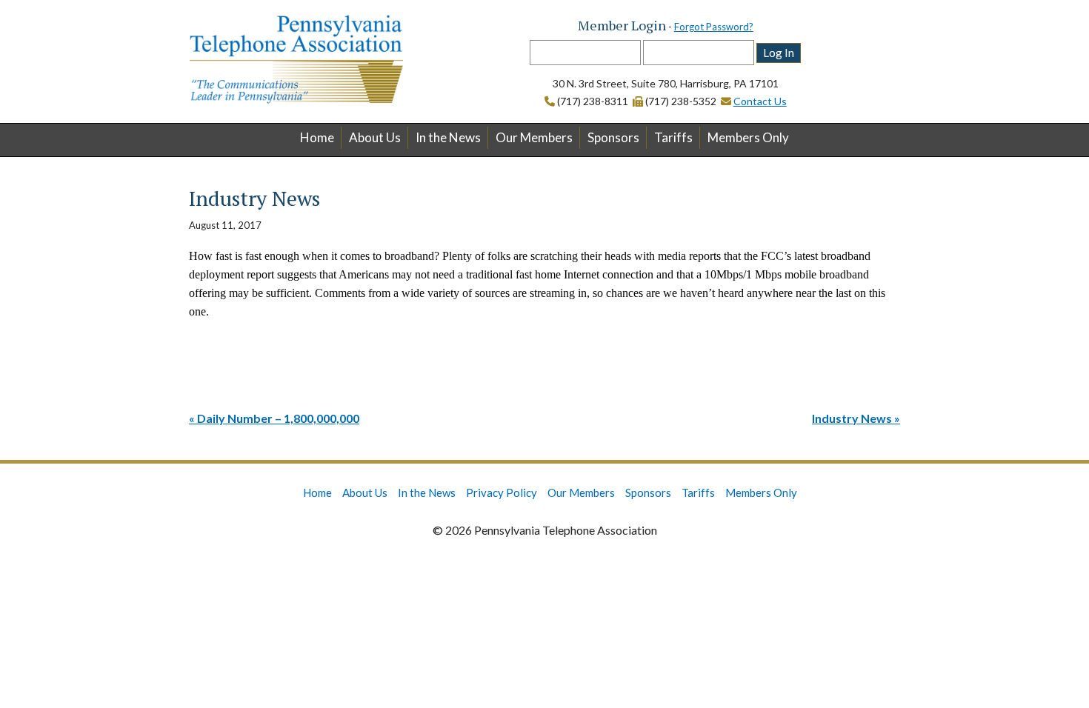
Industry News (852, 418)
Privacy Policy (501, 492)
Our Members (534, 137)
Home (317, 137)
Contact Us (760, 101)
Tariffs (673, 137)
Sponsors (613, 137)
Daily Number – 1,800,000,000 (278, 418)
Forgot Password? (713, 27)
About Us (375, 137)
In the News (448, 137)
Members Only (748, 137)
